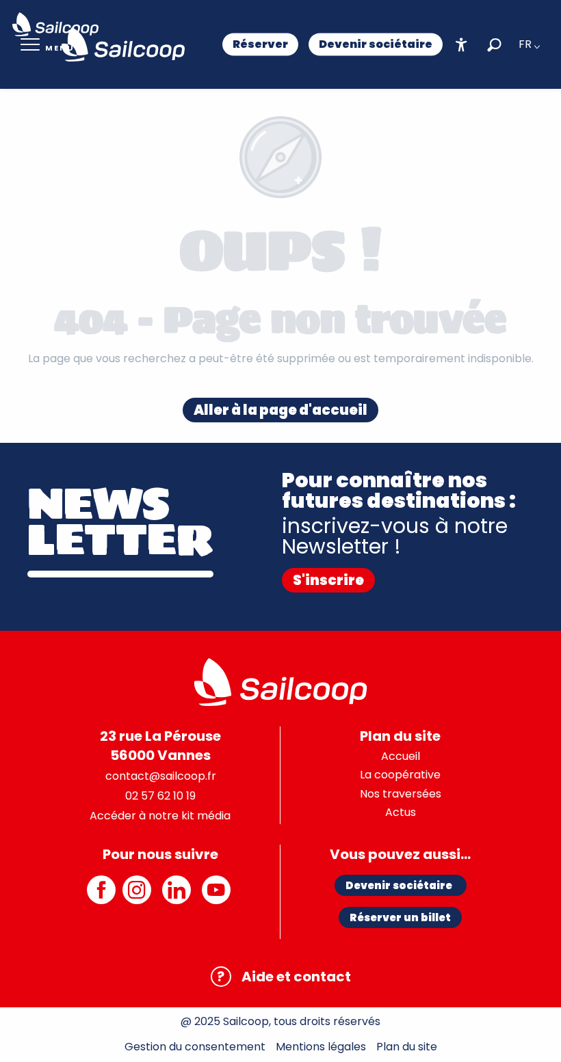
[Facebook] (101, 897)
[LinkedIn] (178, 897)
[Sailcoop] (123, 44)
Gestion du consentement (195, 1046)
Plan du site (406, 1046)
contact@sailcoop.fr (160, 776)
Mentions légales (321, 1046)
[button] (494, 45)
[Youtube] (218, 897)
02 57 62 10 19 (160, 796)
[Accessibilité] (461, 44)
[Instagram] (138, 897)
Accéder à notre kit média (160, 815)
